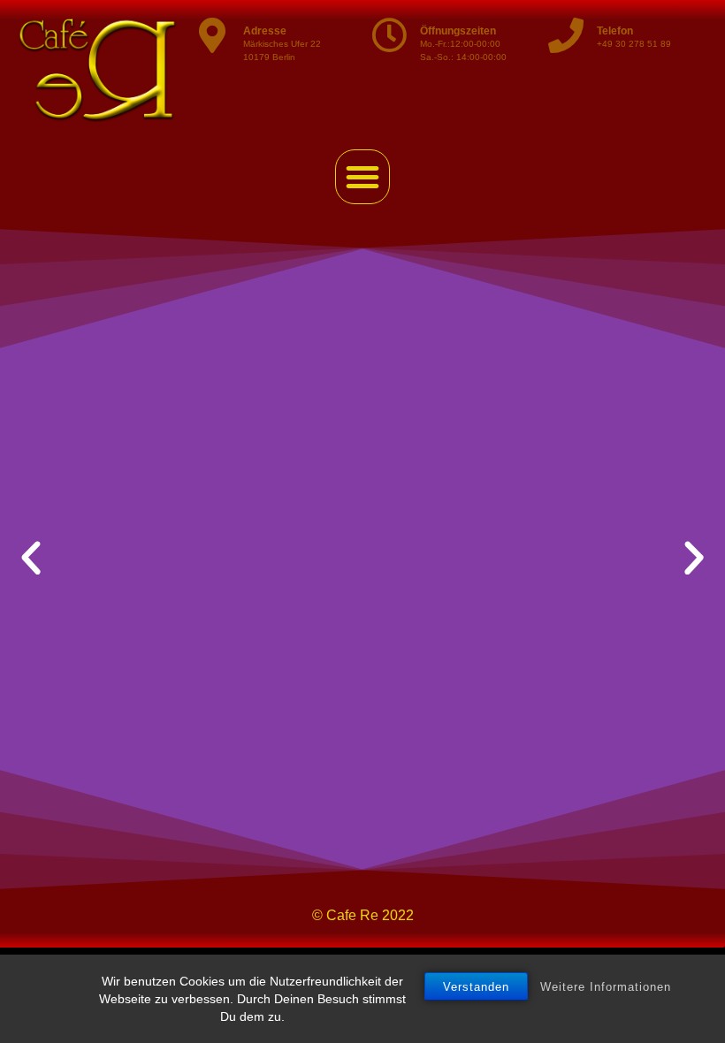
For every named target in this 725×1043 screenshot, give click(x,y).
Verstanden (476, 987)
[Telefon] (566, 35)
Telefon (615, 31)
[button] (362, 176)
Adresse (264, 31)
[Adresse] (212, 35)
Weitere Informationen (605, 987)
